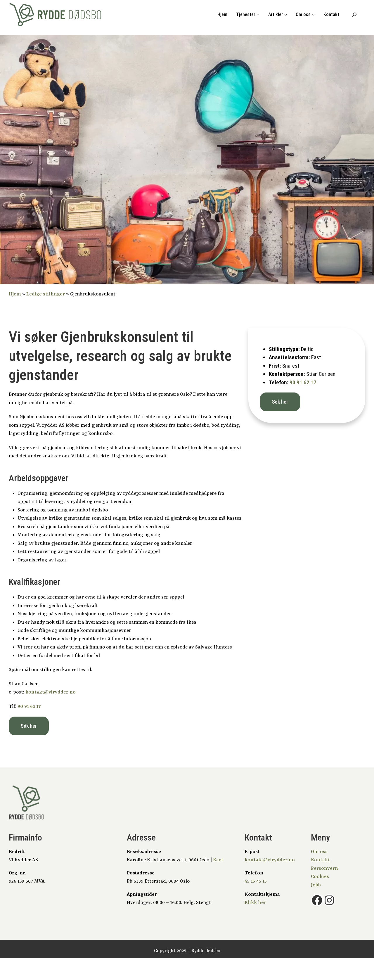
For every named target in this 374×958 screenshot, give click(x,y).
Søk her (29, 726)
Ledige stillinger (45, 294)
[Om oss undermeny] (313, 14)
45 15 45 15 (256, 881)
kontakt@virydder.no (50, 692)
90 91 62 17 (29, 706)
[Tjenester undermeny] (258, 14)
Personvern (324, 868)
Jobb (316, 885)
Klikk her (255, 902)
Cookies (320, 876)
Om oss (319, 852)
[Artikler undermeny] (285, 14)
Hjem (222, 14)
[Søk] (354, 14)
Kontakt (320, 860)
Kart (218, 860)
